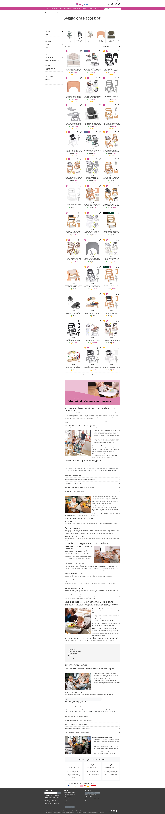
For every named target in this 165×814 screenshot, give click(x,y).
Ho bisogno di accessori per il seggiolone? (75, 491)
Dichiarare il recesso (70, 807)
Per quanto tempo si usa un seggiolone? (74, 483)
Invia (59, 793)
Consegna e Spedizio (70, 794)
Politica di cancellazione (64, 810)
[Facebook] (116, 811)
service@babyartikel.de (90, 794)
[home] (82, 4)
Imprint (45, 810)
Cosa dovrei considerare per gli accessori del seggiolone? (78, 732)
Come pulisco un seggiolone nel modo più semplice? (77, 716)
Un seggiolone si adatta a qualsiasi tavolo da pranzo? (77, 728)
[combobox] (112, 9)
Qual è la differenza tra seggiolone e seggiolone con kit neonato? (80, 479)
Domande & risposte (70, 792)
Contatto (67, 798)
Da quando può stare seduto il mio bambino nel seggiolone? (79, 465)
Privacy (49, 810)
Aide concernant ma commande (93, 792)
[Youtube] (114, 811)
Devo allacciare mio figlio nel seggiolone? (75, 706)
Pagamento (68, 796)
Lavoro (82, 810)
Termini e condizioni (55, 810)
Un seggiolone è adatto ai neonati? (73, 475)
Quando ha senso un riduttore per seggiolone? (76, 724)
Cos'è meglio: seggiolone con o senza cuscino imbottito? (78, 720)
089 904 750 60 (88, 796)
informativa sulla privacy (53, 805)
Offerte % (67, 801)
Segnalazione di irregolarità (75, 810)
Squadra (86, 810)
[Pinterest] (112, 811)
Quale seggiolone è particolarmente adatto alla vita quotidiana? (80, 487)
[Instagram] (110, 811)
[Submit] (105, 8)
